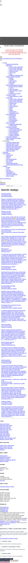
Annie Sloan (9, 97)
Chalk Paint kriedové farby (12, 142)
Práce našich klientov (11, 159)
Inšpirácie (8, 156)
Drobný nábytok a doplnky (16, 86)
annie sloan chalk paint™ (6, 425)
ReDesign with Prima (11, 127)
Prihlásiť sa (3, 184)
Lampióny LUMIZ (11, 95)
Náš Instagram (9, 171)
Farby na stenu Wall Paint (15, 68)
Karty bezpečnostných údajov (13, 138)
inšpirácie (2, 449)
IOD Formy (12, 117)
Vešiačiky (11, 92)
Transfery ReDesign (14, 128)
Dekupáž (11, 83)
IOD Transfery (13, 118)
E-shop (5, 62)
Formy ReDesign (13, 132)
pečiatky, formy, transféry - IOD (8, 438)
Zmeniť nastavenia (5, 562)
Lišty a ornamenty (13, 89)
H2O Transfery (13, 81)
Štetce (10, 74)
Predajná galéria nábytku (12, 64)
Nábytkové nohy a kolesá (15, 90)
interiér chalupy (4, 455)
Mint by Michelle (10, 122)
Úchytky (11, 88)
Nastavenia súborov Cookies (7, 486)
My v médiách (9, 160)
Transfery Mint (13, 125)
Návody (8, 157)
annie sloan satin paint (5, 426)
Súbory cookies (10, 139)
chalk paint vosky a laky (6, 429)
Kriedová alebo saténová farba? (14, 146)
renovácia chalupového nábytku (8, 460)
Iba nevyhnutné (14, 560)
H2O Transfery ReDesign (15, 129)
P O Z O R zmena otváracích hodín (14, 51)
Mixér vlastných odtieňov (12, 149)
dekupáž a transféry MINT (6, 439)
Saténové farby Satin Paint (15, 69)
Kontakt (5, 166)
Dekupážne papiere (14, 113)
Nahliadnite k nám (10, 173)
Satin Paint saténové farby (12, 143)
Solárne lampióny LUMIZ (15, 96)
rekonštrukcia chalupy (5, 457)
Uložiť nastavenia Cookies (6, 559)
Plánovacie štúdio (10, 150)
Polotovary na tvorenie (14, 93)
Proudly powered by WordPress (8, 522)
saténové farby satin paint (6, 448)
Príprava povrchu (13, 71)
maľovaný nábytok (4, 424)
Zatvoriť (12, 45)
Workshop (5, 152)
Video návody (9, 155)
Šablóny (11, 78)
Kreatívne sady (13, 103)
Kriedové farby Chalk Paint (16, 67)
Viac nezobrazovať (19, 45)
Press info (8, 170)
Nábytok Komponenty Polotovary (14, 85)
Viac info (6, 45)
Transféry (11, 79)
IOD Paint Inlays (13, 120)
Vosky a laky (12, 72)
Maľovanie (9, 65)
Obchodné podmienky (11, 136)
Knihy (10, 109)
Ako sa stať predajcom (11, 174)
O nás (7, 169)
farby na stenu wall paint (6, 447)
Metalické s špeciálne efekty (16, 75)
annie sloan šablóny (5, 433)
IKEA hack (9, 162)
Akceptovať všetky (5, 560)
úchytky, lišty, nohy (5, 436)
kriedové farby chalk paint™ (7, 445)
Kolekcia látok (12, 111)
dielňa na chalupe (4, 461)
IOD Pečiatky (12, 115)
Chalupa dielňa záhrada (12, 163)
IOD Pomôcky (13, 121)
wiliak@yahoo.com (14, 521)
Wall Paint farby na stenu (12, 145)
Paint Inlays (12, 82)
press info (2, 480)
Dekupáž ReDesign (14, 131)
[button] (14, 39)
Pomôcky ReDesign (14, 135)
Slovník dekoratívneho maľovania (14, 164)
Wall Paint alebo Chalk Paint (13, 148)
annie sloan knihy (4, 432)
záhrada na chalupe (4, 458)
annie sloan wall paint (5, 428)
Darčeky (11, 107)
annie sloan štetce (4, 431)
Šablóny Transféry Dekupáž (13, 76)
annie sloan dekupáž (5, 435)
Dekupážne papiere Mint (15, 124)
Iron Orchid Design (11, 114)
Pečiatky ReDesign (14, 134)
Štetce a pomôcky (13, 106)
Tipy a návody (6, 153)
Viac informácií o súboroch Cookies (9, 538)
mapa (1, 470)
